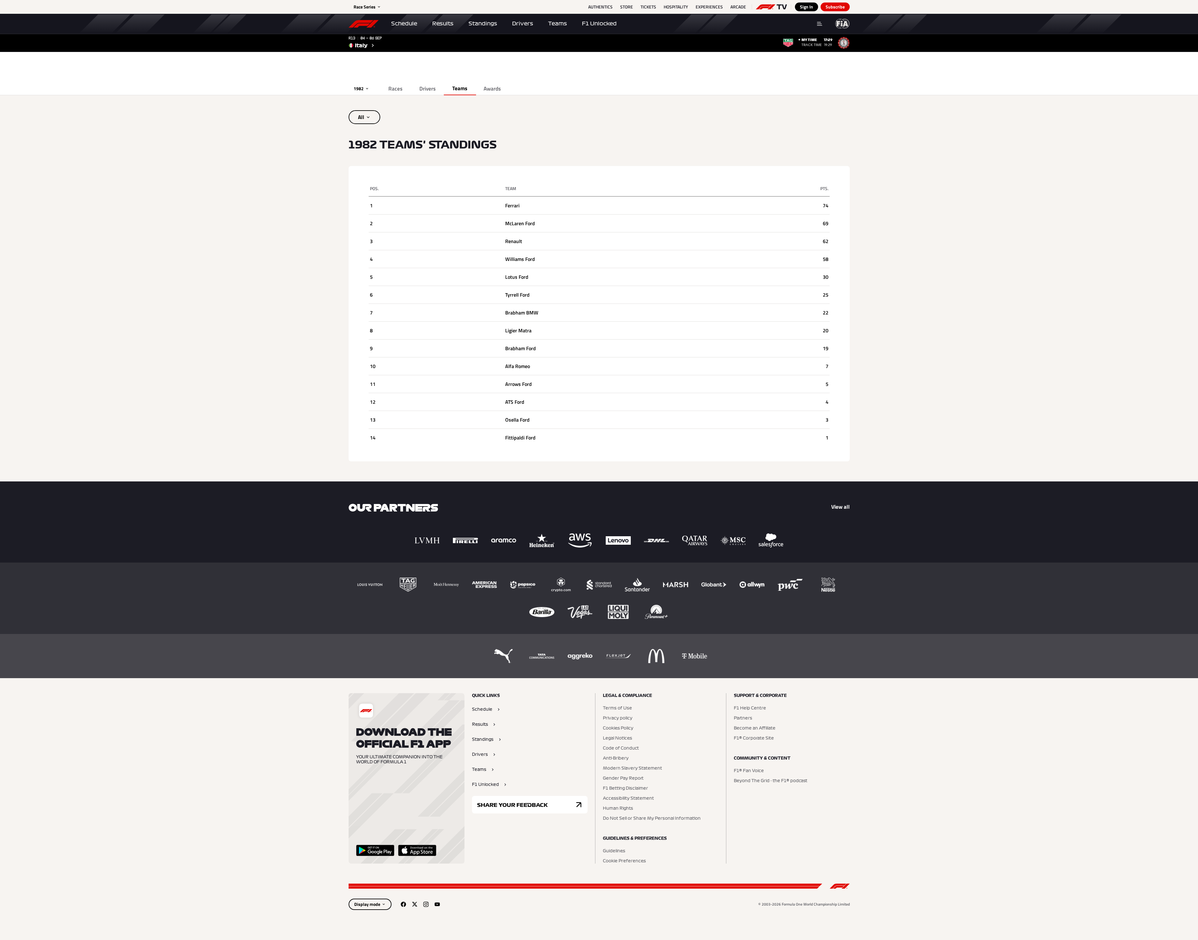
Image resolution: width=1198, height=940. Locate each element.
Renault (513, 241)
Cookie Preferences (624, 861)
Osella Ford (517, 419)
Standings (483, 23)
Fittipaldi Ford (520, 437)
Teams (557, 23)
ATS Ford (514, 402)
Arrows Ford (518, 384)
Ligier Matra (518, 330)
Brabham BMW (521, 312)
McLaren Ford (520, 223)
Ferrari (512, 205)
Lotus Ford (516, 277)
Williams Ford (520, 259)
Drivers (522, 23)
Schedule (404, 23)
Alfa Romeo (517, 366)
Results (443, 23)
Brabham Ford (520, 348)
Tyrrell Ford (517, 295)
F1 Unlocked (599, 23)
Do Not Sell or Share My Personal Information (652, 818)
